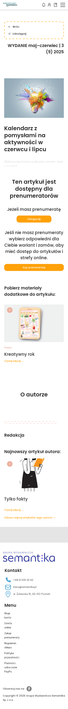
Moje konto (7, 615)
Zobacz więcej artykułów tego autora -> (29, 517)
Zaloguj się (34, 219)
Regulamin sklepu (10, 645)
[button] (62, 4)
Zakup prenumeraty (12, 635)
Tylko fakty (16, 499)
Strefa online (8, 625)
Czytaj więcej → (14, 361)
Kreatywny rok (19, 354)
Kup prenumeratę (34, 267)
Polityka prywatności (11, 655)
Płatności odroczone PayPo (10, 667)
